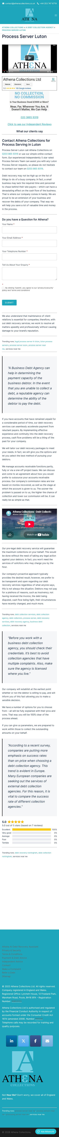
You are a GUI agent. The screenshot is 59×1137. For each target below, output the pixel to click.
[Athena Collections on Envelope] (47, 1041)
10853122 (17, 1001)
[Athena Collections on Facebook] (35, 1041)
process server (29, 618)
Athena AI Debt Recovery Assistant (20, 946)
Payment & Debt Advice (14, 957)
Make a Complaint (11, 969)
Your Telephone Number (15, 251)
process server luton (18, 345)
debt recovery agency (19, 622)
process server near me (25, 1111)
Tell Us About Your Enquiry (16, 264)
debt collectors (15, 618)
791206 (39, 1018)
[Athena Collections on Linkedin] (11, 1041)
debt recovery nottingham (26, 853)
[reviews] (29, 94)
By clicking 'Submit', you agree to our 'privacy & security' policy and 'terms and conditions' (27, 289)
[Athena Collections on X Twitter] (23, 1041)
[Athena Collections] (29, 15)
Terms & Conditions (12, 954)
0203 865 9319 (10, 153)
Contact (6, 965)
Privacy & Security (11, 950)
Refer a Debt (8, 972)
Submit (9, 302)
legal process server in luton (27, 341)
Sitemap (6, 976)
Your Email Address (12, 237)
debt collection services (25, 614)
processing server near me (17, 1114)
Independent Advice (12, 961)
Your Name (8, 224)
